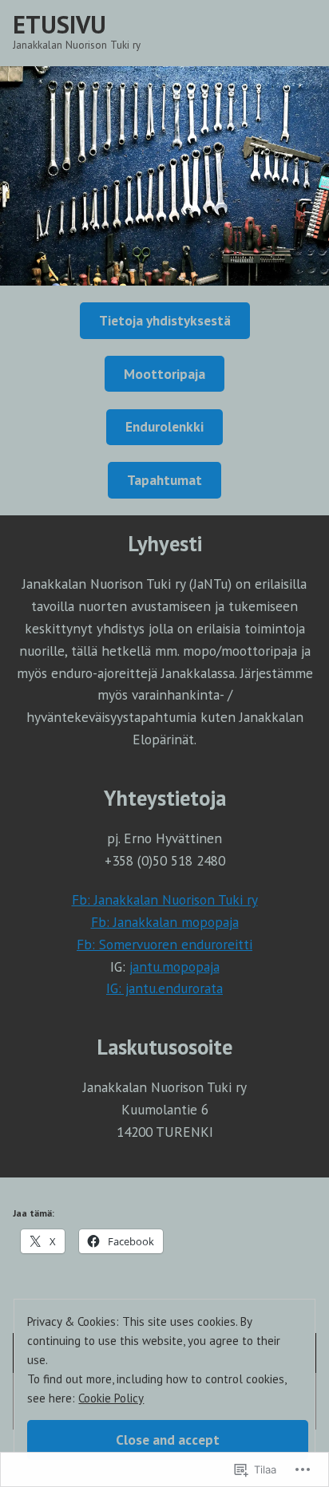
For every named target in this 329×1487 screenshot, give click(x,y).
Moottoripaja (164, 374)
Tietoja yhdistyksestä (165, 320)
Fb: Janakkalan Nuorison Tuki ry (165, 899)
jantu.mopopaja (174, 966)
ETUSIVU (59, 24)
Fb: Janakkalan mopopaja (165, 922)
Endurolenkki (164, 426)
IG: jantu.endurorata (164, 988)
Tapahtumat (164, 480)
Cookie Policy (111, 1398)
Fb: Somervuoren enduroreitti (164, 944)
